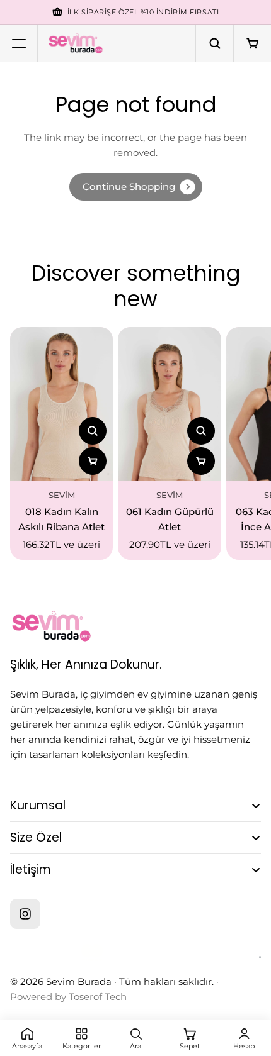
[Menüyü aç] (19, 43)
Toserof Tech (98, 997)
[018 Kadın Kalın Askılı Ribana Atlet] (61, 404)
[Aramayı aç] (214, 43)
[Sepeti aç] (252, 43)
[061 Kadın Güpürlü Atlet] (169, 404)
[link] (135, 187)
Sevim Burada (79, 981)
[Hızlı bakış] (93, 431)
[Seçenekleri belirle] (93, 461)
